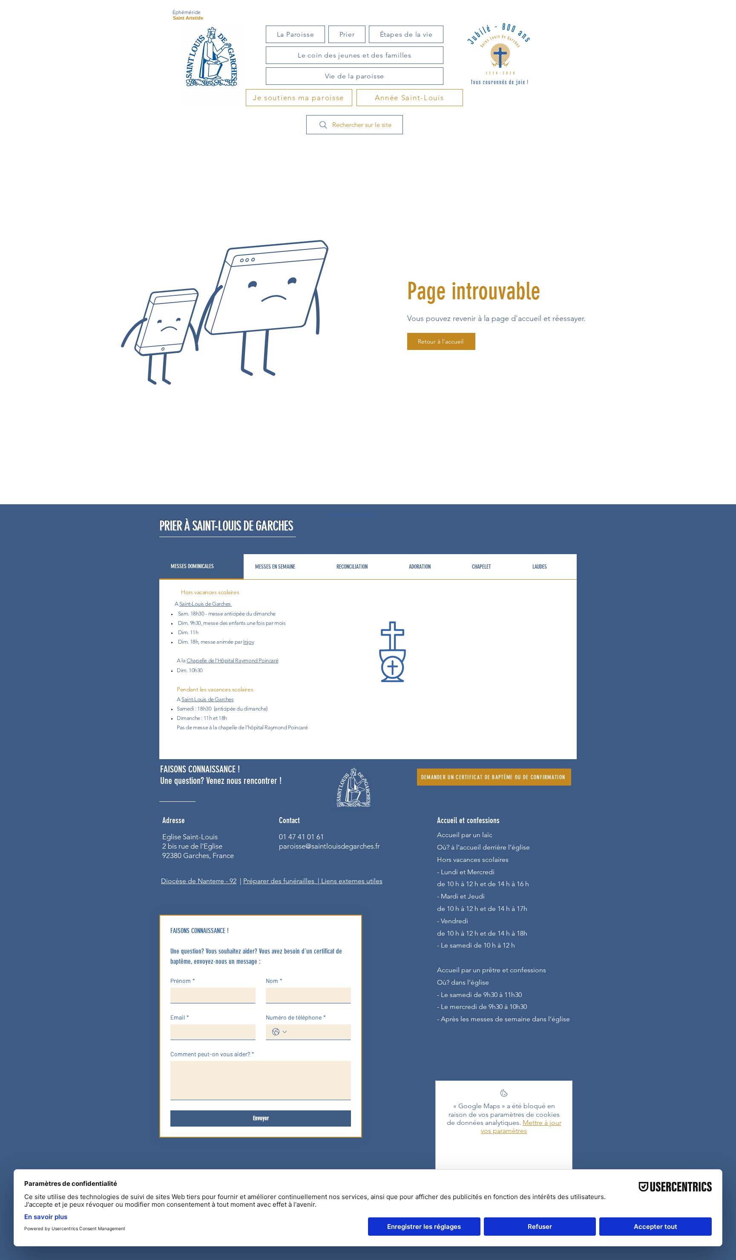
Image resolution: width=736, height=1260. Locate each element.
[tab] (201, 567)
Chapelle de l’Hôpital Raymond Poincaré (232, 660)
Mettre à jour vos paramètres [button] (521, 1126)
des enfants (232, 623)
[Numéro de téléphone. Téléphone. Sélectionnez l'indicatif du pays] (279, 1032)
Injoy (248, 642)
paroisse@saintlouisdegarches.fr (329, 846)
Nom (274, 980)
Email (179, 1017)
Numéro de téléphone (296, 1017)
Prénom (182, 980)
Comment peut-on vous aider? (212, 1054)
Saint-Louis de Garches (205, 604)
